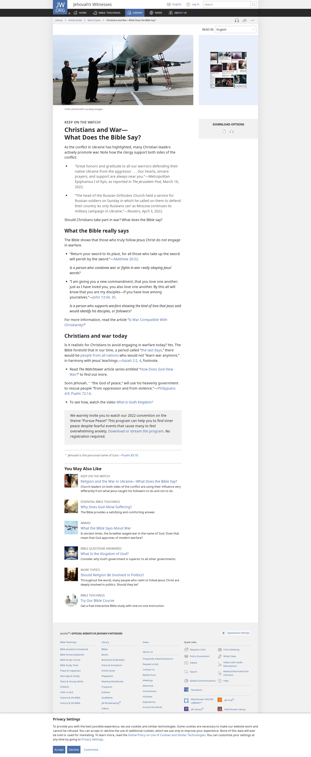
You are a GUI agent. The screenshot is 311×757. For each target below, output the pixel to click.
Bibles (105, 649)
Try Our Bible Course (97, 600)
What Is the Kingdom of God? (105, 553)
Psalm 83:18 (130, 455)
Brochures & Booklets (113, 659)
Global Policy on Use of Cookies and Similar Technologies (167, 735)
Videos (105, 708)
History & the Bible (70, 703)
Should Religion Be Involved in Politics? (112, 574)
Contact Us (149, 669)
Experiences (149, 702)
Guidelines (107, 697)
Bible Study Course (70, 659)
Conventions (149, 691)
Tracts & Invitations (112, 665)
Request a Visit (150, 664)
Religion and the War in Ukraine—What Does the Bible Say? (129, 481)
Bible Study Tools (69, 665)
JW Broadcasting (111, 703)
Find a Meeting (228, 650)
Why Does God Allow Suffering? (106, 506)
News (146, 642)
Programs (107, 686)
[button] (106, 13)
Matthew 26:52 (126, 259)
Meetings (148, 680)
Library (59, 20)
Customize (91, 750)
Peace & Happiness (70, 670)
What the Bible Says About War (106, 528)
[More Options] (252, 20)
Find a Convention (196, 657)
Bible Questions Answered (74, 649)
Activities (147, 696)
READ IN (207, 30)
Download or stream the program (136, 431)
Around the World (152, 707)
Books (105, 654)
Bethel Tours (149, 675)
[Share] (245, 20)
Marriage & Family (70, 676)
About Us (148, 651)
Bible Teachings (68, 642)
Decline (74, 750)
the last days (151, 350)
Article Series (75, 20)
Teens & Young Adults (71, 681)
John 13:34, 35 (104, 297)
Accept (59, 750)
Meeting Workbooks (112, 681)
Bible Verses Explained (72, 654)
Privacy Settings (92, 739)
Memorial (148, 685)
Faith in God (66, 692)
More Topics (94, 20)
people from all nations (99, 355)
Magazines (107, 676)
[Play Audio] (237, 20)
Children (64, 686)
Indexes (106, 692)
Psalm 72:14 (80, 393)
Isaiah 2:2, (130, 360)
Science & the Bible (70, 697)
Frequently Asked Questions (158, 658)
